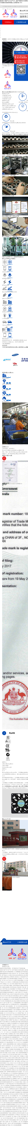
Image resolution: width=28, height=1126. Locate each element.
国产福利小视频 (8, 985)
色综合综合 (23, 1114)
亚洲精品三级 (12, 1033)
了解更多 (4, 855)
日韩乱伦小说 (14, 1070)
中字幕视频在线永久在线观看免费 (15, 1099)
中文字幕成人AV (19, 989)
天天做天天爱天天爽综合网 (13, 1057)
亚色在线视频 (17, 1049)
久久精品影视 (3, 1025)
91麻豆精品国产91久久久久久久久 (14, 1042)
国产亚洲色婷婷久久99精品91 (13, 1114)
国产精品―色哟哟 (11, 1076)
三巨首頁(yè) (8, 22)
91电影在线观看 (5, 987)
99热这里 (19, 987)
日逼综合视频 (22, 1070)
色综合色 (2, 1059)
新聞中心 (4, 762)
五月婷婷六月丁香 (6, 1016)
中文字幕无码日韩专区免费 (18, 1014)
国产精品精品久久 (15, 1080)
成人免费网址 (13, 1078)
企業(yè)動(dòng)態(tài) (7, 763)
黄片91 (21, 995)
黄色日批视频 (5, 1056)
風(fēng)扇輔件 (5, 102)
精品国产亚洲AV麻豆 (7, 1014)
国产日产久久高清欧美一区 (6, 1116)
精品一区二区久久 (4, 1088)
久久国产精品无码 (9, 1083)
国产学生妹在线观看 (13, 997)
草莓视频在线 (8, 1001)
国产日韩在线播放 (11, 1120)
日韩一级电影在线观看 (9, 1071)
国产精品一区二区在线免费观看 (13, 1125)
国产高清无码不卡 (22, 1075)
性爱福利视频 (22, 1068)
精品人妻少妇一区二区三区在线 (17, 973)
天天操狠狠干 (11, 1101)
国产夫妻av (5, 1033)
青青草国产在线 (5, 994)
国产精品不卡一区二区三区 (18, 1066)
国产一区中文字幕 (4, 1107)
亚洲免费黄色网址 (9, 1064)
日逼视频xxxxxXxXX (20, 1101)
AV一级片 (15, 992)
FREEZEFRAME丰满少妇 (6, 995)
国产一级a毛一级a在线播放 (15, 1107)
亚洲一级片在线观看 (8, 1006)
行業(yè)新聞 (5, 765)
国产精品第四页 (11, 1018)
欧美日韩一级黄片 (7, 1030)
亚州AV (3, 1045)
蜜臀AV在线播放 (16, 1092)
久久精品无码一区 (21, 1047)
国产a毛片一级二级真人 (15, 1061)
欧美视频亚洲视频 (17, 1102)
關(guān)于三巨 (7, 942)
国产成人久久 (13, 1013)
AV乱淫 (9, 1052)
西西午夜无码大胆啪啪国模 (6, 971)
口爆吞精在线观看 (9, 1059)
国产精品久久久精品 (7, 975)
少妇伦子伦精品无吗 (15, 994)
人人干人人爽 (13, 1090)
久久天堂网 (8, 1092)
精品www (8, 1073)
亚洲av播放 (25, 1040)
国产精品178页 (20, 1111)
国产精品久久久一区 (21, 1076)
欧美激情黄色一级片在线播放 (13, 1009)
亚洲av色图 (20, 1032)
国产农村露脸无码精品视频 (12, 1035)
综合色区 (23, 1057)
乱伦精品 (4, 1040)
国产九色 (15, 1075)
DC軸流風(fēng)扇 (6, 98)
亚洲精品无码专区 (6, 1080)
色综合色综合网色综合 (17, 975)
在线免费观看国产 (4, 1113)
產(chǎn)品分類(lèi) (10, 92)
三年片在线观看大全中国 (12, 1068)
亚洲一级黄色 (17, 1044)
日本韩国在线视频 (4, 1061)
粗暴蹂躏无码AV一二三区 (18, 1037)
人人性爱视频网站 (16, 1002)
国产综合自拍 (3, 1057)
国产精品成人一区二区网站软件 (14, 1040)
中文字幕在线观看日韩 (5, 1070)
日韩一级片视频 (22, 1116)
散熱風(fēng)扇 (5, 966)
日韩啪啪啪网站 (12, 1008)
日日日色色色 (13, 987)
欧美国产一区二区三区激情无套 (16, 1118)
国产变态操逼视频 (16, 1123)
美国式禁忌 (6, 976)
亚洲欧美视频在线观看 (11, 1106)
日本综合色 (12, 1094)
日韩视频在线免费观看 (15, 1085)
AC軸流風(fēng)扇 (6, 95)
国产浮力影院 (18, 1071)
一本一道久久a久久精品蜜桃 (10, 1032)
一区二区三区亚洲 (17, 1006)
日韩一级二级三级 (20, 1120)
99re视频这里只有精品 (15, 1026)
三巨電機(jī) (5, 782)
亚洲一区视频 (20, 1056)
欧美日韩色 (23, 1001)
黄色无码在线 (13, 1111)
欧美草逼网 (10, 992)
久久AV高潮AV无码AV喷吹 (17, 1016)
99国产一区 (25, 1104)
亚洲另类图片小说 (4, 1063)
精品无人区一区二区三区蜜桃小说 (10, 1095)
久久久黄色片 (20, 1025)
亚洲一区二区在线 (22, 992)
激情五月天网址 (19, 1094)
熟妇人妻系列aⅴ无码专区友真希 (16, 1113)
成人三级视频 (24, 1049)
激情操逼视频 (22, 997)
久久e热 (19, 1030)
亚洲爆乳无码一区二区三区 (11, 1051)
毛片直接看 (19, 1087)
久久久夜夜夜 (6, 1085)
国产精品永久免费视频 (20, 1018)
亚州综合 (22, 994)
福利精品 (19, 1090)
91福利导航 (4, 1101)
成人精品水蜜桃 (16, 1001)
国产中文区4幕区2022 (5, 1021)
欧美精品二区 (22, 1051)
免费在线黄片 (23, 1088)
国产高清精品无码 (8, 1102)
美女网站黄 (21, 982)
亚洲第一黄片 (15, 1052)
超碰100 (17, 1088)
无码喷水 (15, 1121)
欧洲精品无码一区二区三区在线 (19, 1109)
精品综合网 (22, 1035)
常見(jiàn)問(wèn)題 (7, 767)
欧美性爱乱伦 (16, 995)
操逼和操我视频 (23, 1052)
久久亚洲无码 (14, 1073)
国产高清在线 (6, 1026)
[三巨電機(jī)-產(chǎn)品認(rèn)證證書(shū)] (10, 482)
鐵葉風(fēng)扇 (5, 100)
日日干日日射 (15, 990)
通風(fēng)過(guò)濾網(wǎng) (9, 105)
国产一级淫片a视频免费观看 (7, 1044)
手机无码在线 (8, 1097)
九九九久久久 (18, 1104)
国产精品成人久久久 (6, 1066)
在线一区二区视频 (21, 1078)
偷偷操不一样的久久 (21, 1008)
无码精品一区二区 (22, 978)
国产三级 (2, 1121)
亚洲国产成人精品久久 (13, 1020)
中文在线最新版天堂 (6, 1037)
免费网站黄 (12, 1088)
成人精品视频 (11, 989)
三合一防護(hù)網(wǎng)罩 (8, 107)
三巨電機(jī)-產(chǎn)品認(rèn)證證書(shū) (12, 483)
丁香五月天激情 (12, 1056)
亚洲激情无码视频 (10, 1104)
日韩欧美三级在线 (14, 976)
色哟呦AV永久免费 (21, 1106)
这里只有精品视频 (18, 980)
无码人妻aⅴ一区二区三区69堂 (19, 1097)
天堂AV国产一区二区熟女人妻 (11, 1028)
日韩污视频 (24, 1002)
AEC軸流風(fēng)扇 (6, 97)
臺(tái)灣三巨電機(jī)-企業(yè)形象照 (11, 877)
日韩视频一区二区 (12, 1011)
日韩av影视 (4, 1039)
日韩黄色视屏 (17, 1059)
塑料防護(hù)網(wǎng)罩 (8, 104)
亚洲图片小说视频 (8, 1049)
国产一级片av (8, 1123)
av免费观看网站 (23, 1004)
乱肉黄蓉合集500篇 (15, 1021)
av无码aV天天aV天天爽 (14, 1063)
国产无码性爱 (22, 1028)
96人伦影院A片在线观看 (11, 1023)
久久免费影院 (24, 1123)
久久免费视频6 (17, 971)
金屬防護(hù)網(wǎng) (7, 109)
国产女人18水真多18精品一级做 (18, 1082)
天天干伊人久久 (10, 980)
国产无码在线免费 (7, 1109)
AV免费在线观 (15, 982)
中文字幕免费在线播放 (12, 978)
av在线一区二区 (8, 1121)
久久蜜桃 (2, 1097)
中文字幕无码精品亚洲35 (20, 1083)
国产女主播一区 (7, 1002)
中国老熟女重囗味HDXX (10, 1087)
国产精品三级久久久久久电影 (20, 1054)
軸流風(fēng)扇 (5, 93)
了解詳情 (4, 40)
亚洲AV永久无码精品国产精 (12, 1004)
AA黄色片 (24, 1087)
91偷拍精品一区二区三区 (11, 1047)
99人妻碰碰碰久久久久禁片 (8, 999)
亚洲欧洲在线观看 (8, 1075)
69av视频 (14, 1030)
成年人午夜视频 (22, 1045)
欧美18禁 (23, 1030)
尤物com (16, 1116)
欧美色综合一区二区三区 (12, 1045)
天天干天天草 (9, 1054)
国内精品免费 (3, 1099)
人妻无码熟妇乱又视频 (17, 985)
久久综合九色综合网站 (13, 1039)
